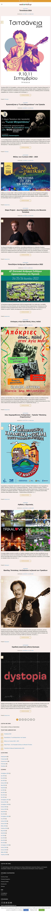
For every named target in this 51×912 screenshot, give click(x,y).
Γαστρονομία (4, 759)
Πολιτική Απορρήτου (5, 879)
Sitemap (3, 886)
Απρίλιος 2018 (4, 854)
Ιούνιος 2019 (4, 823)
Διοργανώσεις (7, 204)
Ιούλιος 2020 (4, 806)
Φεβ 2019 (3, 833)
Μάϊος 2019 (3, 825)
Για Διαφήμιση (4, 893)
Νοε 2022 (3, 778)
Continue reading (25, 95)
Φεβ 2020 (3, 811)
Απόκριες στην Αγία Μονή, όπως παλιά (25, 321)
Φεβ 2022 (3, 787)
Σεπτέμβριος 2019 (5, 816)
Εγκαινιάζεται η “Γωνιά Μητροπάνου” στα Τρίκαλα (25, 104)
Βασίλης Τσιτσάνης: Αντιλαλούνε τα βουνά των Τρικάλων (25, 570)
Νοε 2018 (3, 840)
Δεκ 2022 (3, 775)
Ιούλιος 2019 (4, 821)
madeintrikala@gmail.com (10, 905)
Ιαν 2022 (3, 790)
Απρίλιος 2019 (4, 828)
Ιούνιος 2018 (4, 849)
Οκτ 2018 (3, 842)
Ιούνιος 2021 (4, 802)
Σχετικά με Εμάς (24, 0)
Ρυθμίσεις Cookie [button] (33, 909)
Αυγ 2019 (3, 818)
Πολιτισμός (25, 8)
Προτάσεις (3, 766)
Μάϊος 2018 (3, 852)
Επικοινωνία (30, 0)
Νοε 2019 (3, 813)
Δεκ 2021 (3, 792)
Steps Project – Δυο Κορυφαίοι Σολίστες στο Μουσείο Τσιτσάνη (18, 744)
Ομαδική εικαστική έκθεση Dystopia (25, 647)
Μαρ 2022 (3, 785)
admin (32, 160)
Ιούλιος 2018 (4, 847)
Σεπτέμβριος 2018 (5, 845)
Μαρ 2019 (3, 830)
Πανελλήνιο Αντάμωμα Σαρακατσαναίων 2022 (25, 264)
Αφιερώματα (25, 502)
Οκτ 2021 (3, 797)
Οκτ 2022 (3, 780)
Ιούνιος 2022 (4, 782)
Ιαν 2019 (3, 835)
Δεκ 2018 (3, 837)
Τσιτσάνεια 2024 (25, 10)
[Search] (20, 1)
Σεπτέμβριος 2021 (5, 799)
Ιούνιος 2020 (4, 809)
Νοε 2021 (3, 794)
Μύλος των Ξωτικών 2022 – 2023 (25, 157)
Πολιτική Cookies (5, 881)
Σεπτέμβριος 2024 (5, 773)
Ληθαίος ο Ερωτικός (25, 504)
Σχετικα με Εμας (4, 876)
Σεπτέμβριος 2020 (5, 804)
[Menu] (1, 4)
